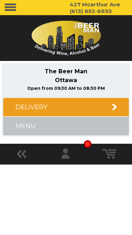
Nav (10, 7)
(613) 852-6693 (91, 11)
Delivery (31, 107)
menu (25, 126)
